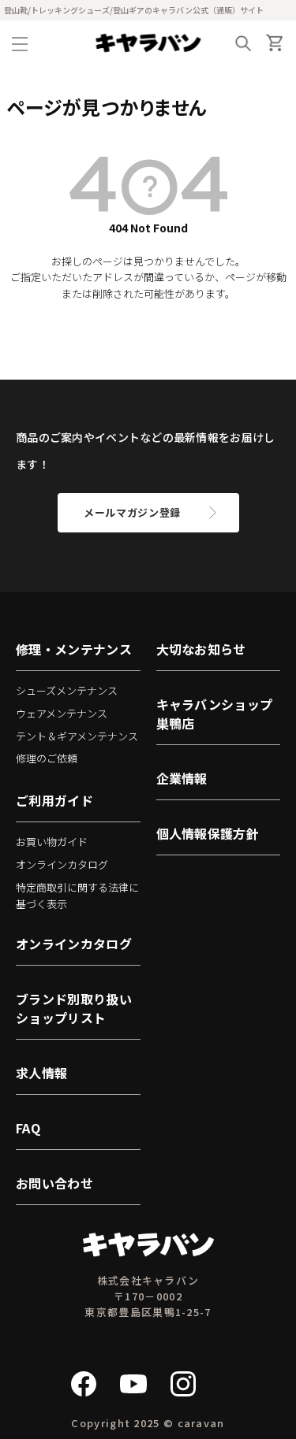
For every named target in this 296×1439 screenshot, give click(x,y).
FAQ (28, 1127)
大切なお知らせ (201, 649)
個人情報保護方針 (208, 833)
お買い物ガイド (52, 841)
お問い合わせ (54, 1183)
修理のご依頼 (46, 758)
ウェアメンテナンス (61, 713)
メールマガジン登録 (132, 512)
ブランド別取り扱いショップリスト (74, 1008)
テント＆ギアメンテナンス (77, 736)
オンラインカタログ (62, 864)
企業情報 (182, 778)
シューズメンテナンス (67, 690)
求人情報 (41, 1072)
